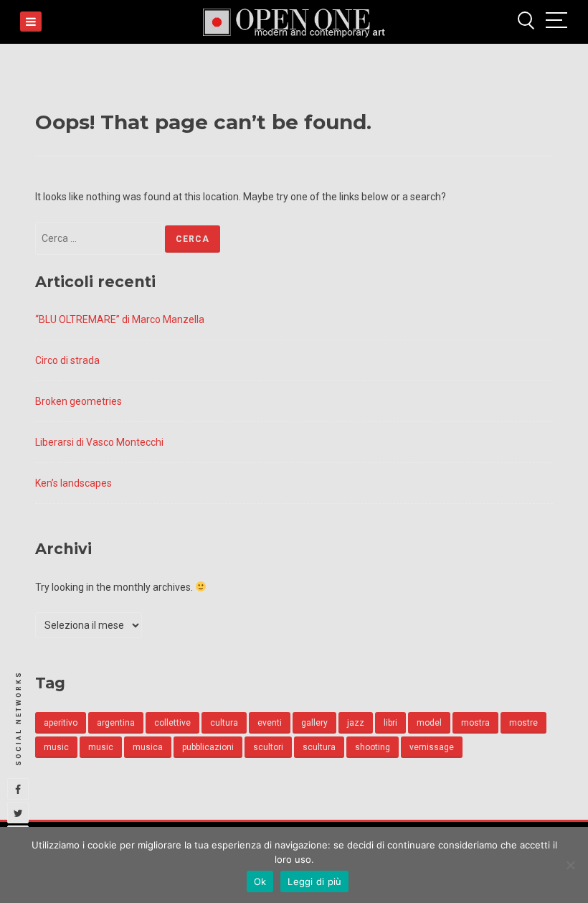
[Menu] (31, 21)
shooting (372, 747)
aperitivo (60, 723)
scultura (319, 747)
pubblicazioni (208, 747)
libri (390, 723)
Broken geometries (78, 401)
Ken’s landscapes (73, 483)
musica (148, 747)
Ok (260, 881)
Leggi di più (314, 881)
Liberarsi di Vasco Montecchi (99, 442)
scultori (268, 747)
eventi (269, 723)
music (56, 747)
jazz (355, 723)
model (429, 723)
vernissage (431, 747)
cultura (224, 723)
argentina (116, 723)
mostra (475, 723)
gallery (314, 723)
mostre (523, 723)
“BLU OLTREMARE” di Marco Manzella (119, 319)
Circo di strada (67, 360)
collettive (172, 723)
